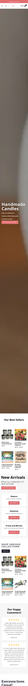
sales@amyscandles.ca (14, 1)
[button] (6, 6)
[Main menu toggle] (2, 5)
